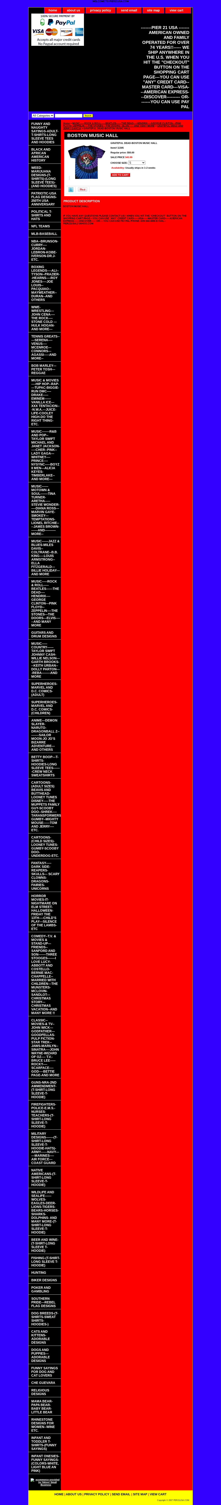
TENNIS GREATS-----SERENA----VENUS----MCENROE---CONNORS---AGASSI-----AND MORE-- (45, 347)
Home (66, 123)
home (53, 10)
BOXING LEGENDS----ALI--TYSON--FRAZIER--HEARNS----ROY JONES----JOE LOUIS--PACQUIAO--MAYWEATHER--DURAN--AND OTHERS (45, 283)
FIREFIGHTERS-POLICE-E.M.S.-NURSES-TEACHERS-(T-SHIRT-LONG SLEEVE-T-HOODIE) (43, 1115)
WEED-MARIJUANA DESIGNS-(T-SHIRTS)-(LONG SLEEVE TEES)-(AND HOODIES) (44, 177)
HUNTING (38, 1272)
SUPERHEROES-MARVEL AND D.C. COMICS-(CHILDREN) (44, 707)
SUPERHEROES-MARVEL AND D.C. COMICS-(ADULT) (44, 689)
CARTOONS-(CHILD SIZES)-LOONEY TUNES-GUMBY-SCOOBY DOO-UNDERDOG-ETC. (45, 846)
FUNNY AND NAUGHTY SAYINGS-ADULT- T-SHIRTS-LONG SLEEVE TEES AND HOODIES (44, 133)
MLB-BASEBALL (44, 234)
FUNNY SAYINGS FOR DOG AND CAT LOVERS (44, 1371)
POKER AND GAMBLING (41, 1289)
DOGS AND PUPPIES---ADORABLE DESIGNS (40, 1355)
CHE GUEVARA (43, 1383)
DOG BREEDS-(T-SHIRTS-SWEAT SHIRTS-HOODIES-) (44, 1318)
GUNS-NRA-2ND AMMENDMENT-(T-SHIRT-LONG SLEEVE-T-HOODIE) (44, 1090)
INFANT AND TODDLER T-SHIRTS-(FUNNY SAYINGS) (44, 1443)
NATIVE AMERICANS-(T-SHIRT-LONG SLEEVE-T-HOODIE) (43, 1177)
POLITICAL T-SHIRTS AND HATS (41, 215)
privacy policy (100, 10)
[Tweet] (70, 191)
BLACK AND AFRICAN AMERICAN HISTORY (41, 155)
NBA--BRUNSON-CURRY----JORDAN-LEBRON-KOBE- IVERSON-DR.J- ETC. (44, 250)
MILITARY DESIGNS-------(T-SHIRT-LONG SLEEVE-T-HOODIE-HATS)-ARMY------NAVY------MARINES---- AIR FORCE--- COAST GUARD (45, 1148)
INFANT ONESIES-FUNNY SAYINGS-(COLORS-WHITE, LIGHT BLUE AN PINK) (45, 1463)
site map (153, 10)
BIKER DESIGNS (44, 1280)
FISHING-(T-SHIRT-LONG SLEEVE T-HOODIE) (45, 1261)
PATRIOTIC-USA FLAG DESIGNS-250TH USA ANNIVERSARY (44, 198)
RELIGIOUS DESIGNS (40, 1392)
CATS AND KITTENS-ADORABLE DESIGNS (40, 1337)
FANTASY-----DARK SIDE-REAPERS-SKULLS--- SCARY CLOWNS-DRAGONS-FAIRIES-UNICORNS (45, 875)
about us (73, 10)
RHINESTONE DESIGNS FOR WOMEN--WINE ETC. (43, 1425)
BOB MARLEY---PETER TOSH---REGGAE (43, 369)
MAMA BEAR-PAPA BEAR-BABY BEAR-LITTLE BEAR (42, 1406)
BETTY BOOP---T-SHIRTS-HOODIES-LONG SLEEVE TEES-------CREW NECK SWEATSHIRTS (45, 766)
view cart (176, 10)
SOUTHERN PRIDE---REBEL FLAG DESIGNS (43, 1302)
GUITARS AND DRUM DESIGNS (44, 634)
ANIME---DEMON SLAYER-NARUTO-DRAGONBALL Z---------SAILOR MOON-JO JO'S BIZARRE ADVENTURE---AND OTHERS (45, 735)
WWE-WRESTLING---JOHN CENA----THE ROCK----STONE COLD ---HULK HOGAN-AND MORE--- (44, 318)
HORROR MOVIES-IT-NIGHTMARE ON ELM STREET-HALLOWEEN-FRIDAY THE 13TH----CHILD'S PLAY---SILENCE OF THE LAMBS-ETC (44, 912)
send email (129, 10)
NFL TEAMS (40, 226)
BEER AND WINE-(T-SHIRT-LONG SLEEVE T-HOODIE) (44, 1245)
